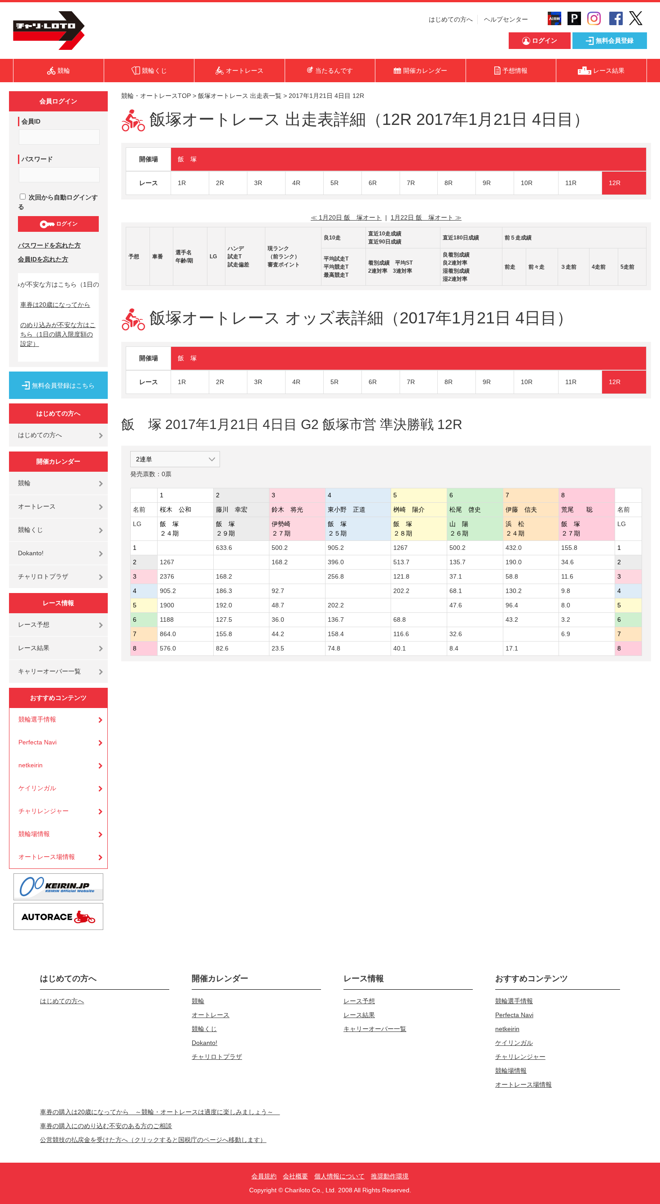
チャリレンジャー (43, 810)
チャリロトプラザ (43, 576)
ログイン (66, 224)
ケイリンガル (37, 788)
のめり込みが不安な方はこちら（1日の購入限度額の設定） (58, 334)
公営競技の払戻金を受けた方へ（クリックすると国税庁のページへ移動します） (153, 1139)
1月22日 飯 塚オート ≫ (426, 217)
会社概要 (295, 1176)
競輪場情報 (34, 833)
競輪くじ (30, 529)
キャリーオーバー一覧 (49, 671)
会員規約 (264, 1176)
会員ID (31, 121)
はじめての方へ (451, 19)
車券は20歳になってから (55, 304)
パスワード (37, 159)
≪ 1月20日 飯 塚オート (346, 217)
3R (258, 182)
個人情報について (339, 1176)
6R (373, 182)
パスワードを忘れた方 (49, 245)
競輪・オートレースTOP (156, 95)
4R (296, 182)
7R (411, 182)
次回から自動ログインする (58, 202)
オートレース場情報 (46, 856)
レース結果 (33, 647)
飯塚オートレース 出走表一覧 (240, 95)
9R (487, 182)
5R (334, 182)
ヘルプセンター (506, 19)
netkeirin (30, 765)
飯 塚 (187, 159)
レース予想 (33, 624)
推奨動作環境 (390, 1176)
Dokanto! (31, 553)
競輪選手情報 (37, 719)
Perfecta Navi (37, 742)
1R (182, 182)
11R (570, 182)
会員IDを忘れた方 (43, 259)
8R (448, 182)
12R (614, 182)
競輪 (24, 483)
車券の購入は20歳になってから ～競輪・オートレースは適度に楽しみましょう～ (160, 1111)
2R (220, 182)
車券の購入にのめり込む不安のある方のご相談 (106, 1125)
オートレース (37, 506)
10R (526, 182)
